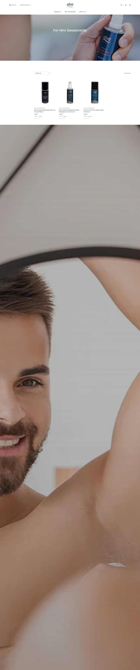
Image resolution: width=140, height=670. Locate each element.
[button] (121, 5)
